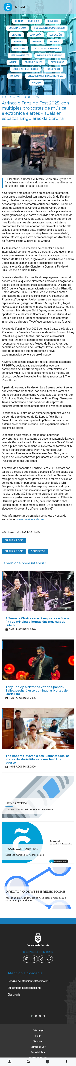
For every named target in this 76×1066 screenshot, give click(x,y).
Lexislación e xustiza (46, 48)
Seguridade (57, 62)
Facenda (55, 41)
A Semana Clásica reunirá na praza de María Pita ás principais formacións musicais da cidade (37, 622)
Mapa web (38, 1041)
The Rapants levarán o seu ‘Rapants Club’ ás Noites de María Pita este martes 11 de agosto (37, 759)
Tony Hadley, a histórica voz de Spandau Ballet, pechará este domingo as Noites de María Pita (36, 690)
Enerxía (37, 41)
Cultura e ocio (17, 28)
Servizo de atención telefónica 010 (29, 981)
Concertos (38, 551)
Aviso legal (38, 1030)
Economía (35, 34)
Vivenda (36, 82)
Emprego (19, 41)
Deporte (16, 34)
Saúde (12, 62)
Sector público (34, 62)
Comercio (53, 21)
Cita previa (14, 995)
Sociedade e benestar (25, 69)
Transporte (53, 69)
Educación (55, 34)
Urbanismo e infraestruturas (45, 76)
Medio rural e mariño (50, 55)
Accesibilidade (38, 1052)
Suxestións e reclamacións (24, 988)
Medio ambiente (20, 55)
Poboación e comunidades (49, 28)
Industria (19, 48)
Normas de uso (38, 1046)
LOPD (38, 1035)
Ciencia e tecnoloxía (27, 21)
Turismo (15, 76)
